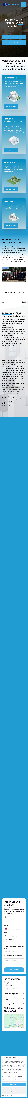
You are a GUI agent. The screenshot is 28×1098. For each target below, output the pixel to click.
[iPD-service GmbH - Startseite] (11, 4)
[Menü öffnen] (23, 4)
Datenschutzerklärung (7, 1095)
